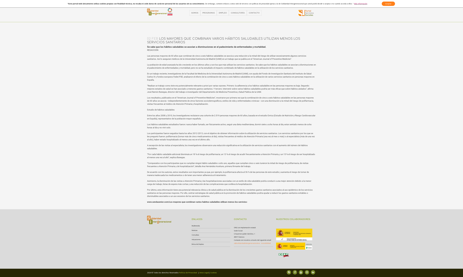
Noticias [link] (194, 230)
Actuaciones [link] (196, 239)
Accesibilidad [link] (266, 243)
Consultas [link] (195, 235)
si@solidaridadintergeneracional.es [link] (247, 243)
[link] (306, 15)
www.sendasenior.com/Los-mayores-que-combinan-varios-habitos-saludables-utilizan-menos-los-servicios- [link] (197, 202)
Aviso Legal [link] (204, 272)
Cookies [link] (213, 272)
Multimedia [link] (196, 226)
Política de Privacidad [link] (188, 272)
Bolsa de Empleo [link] (198, 244)
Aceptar (388, 4)
